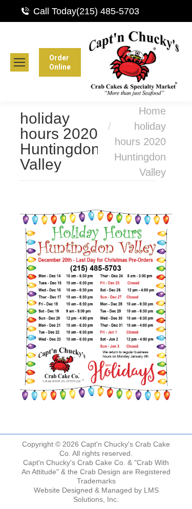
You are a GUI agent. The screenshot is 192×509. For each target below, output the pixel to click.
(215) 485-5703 (107, 11)
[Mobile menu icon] (19, 62)
